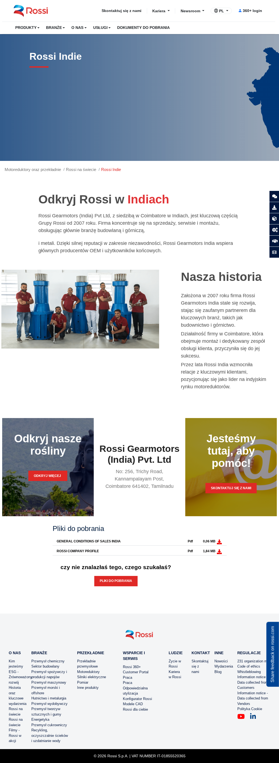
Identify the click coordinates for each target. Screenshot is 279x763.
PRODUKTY (26, 28)
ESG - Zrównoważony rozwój (20, 677)
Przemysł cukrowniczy (49, 725)
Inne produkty (88, 688)
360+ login (252, 10)
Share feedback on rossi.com (272, 654)
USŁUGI (100, 28)
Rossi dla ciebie (135, 709)
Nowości (221, 661)
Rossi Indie (111, 169)
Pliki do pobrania (116, 581)
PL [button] (221, 11)
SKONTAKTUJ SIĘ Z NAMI (231, 488)
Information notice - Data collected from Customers (252, 682)
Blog (218, 672)
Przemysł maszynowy (48, 682)
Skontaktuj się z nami (121, 10)
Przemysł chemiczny (48, 661)
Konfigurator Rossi (137, 699)
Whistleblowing (249, 672)
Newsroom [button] (191, 10)
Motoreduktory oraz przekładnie (33, 169)
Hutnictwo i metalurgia (48, 698)
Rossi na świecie (81, 169)
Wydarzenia (223, 666)
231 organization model (255, 661)
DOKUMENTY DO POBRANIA (143, 28)
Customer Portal (135, 672)
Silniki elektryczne (91, 677)
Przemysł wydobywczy (49, 704)
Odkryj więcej (48, 476)
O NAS (77, 28)
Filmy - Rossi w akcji (15, 735)
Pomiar (82, 682)
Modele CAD (133, 704)
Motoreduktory (88, 672)
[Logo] (139, 637)
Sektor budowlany (45, 666)
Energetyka (40, 719)
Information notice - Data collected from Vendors (252, 698)
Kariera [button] (159, 10)
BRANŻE (54, 28)
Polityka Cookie (249, 709)
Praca (127, 677)
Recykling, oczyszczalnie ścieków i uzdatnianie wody (49, 735)
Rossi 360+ (132, 667)
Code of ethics (248, 666)
